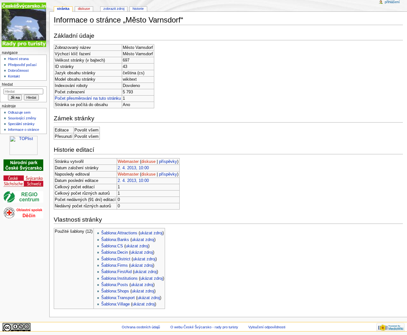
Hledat (7, 84)
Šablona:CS (112, 246)
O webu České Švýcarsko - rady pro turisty (204, 327)
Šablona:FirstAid (116, 272)
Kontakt (14, 76)
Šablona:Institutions (119, 278)
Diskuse (84, 8)
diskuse (148, 161)
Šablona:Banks (115, 240)
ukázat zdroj (151, 233)
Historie (138, 8)
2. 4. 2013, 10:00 (133, 168)
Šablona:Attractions (119, 233)
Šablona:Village (115, 304)
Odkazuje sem (19, 112)
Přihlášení (392, 2)
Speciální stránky (21, 124)
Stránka (63, 8)
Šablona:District (115, 259)
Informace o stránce (23, 129)
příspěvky (168, 161)
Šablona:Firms (114, 265)
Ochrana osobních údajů (141, 327)
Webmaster (128, 161)
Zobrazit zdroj (113, 8)
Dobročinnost (18, 70)
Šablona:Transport (118, 298)
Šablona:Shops (115, 291)
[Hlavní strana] (24, 24)
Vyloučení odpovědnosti (266, 327)
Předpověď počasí (22, 65)
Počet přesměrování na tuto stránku (88, 98)
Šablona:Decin (114, 252)
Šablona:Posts (114, 285)
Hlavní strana (18, 59)
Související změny (22, 118)
